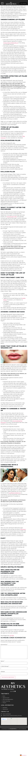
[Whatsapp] (11, 691)
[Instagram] (13, 691)
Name (2, 661)
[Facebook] (15, 691)
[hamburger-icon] (2, 3)
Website (3, 671)
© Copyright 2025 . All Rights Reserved (14, 728)
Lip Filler (12, 635)
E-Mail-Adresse (5, 666)
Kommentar (4, 644)
